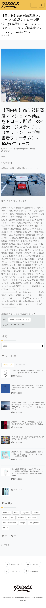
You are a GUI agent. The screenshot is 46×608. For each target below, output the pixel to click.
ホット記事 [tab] (7, 365)
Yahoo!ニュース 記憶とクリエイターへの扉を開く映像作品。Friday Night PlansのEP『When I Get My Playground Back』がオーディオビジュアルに (28, 405)
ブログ (6, 545)
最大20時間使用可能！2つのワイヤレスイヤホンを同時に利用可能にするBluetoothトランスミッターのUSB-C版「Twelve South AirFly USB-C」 (27, 472)
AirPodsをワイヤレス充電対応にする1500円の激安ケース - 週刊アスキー (27, 438)
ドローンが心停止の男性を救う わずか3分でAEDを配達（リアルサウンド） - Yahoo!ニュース (27, 387)
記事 (7, 35)
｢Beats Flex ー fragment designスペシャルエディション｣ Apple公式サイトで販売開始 (27, 371)
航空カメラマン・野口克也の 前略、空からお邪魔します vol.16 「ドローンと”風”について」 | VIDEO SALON (27, 454)
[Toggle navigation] (33, 5)
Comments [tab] (20, 365)
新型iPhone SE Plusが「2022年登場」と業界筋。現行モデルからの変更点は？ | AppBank (27, 423)
